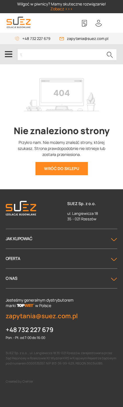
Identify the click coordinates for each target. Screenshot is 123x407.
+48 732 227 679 (36, 38)
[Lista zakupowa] (84, 23)
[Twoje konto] (99, 23)
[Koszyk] (113, 23)
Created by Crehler (19, 381)
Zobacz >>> (61, 8)
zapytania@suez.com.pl (87, 38)
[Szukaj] (109, 55)
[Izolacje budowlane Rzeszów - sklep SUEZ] (18, 22)
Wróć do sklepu (61, 168)
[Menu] (8, 54)
